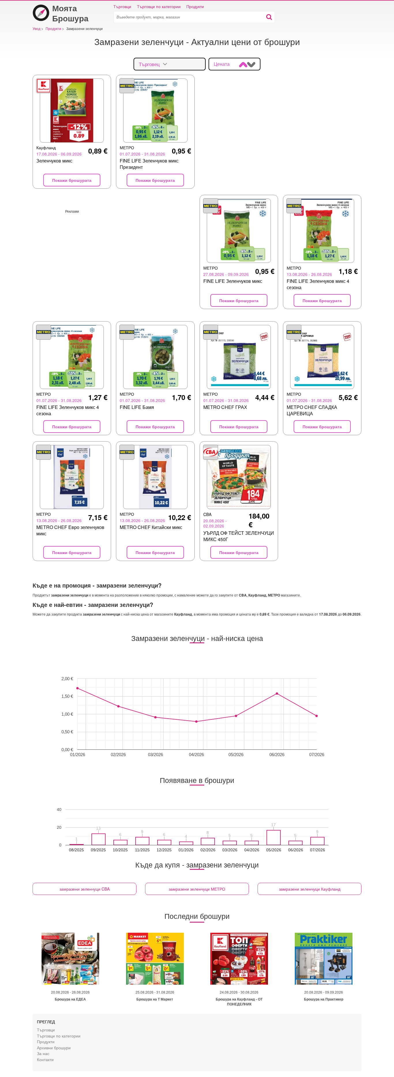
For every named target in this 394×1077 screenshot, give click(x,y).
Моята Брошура (70, 13)
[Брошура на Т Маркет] (155, 959)
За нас (43, 1053)
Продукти (195, 6)
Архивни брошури (54, 1047)
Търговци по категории (159, 6)
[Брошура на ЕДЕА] (70, 959)
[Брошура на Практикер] (323, 959)
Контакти (45, 1059)
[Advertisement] (113, 254)
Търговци (122, 6)
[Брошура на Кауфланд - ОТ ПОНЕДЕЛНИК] (239, 959)
